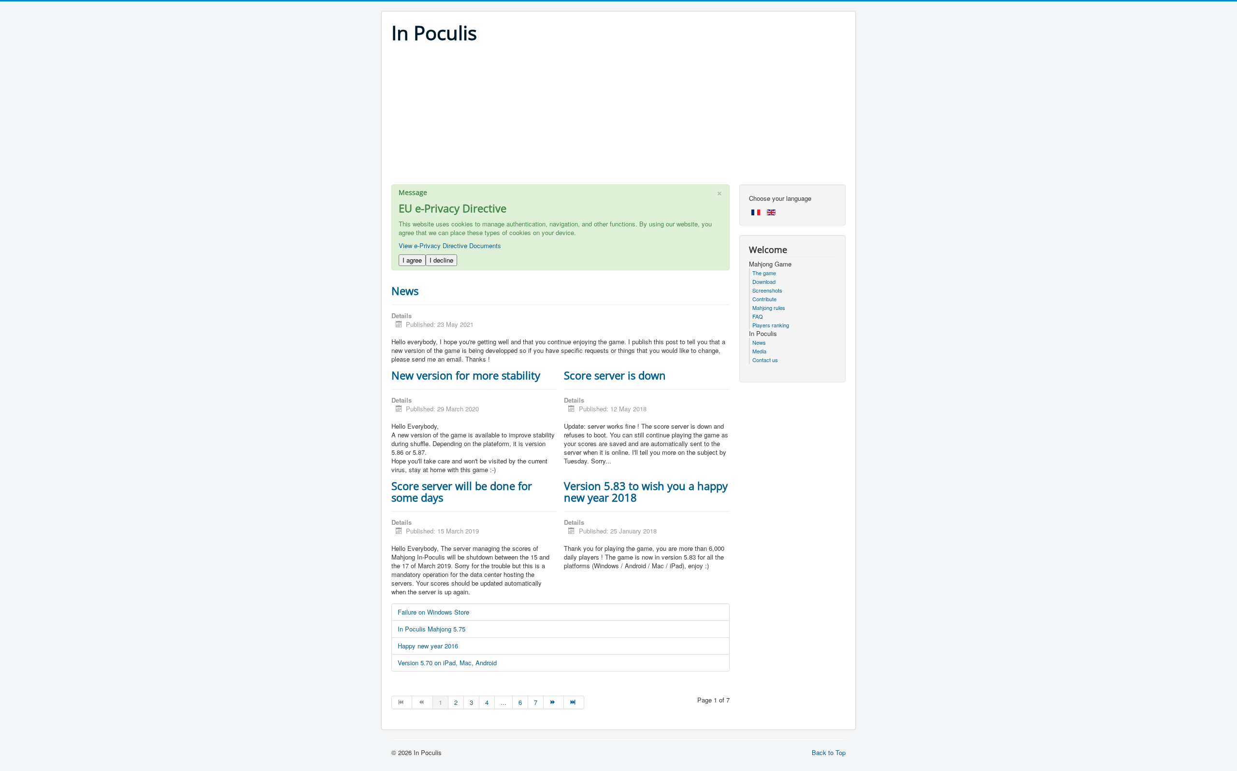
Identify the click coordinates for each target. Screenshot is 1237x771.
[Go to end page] (574, 702)
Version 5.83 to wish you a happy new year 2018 (646, 491)
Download (764, 281)
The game (764, 273)
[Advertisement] (618, 116)
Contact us (765, 360)
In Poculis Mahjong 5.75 (431, 628)
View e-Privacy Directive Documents (450, 245)
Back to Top (829, 752)
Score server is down (615, 375)
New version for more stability (465, 375)
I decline (441, 260)
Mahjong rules (768, 307)
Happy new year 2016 (428, 645)
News (404, 290)
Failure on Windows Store (433, 612)
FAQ (757, 316)
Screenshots (767, 290)
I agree (412, 260)
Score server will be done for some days (461, 491)
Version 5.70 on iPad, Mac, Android (447, 662)
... (503, 702)
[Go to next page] (554, 702)
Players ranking (770, 325)
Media (759, 351)
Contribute (764, 299)
